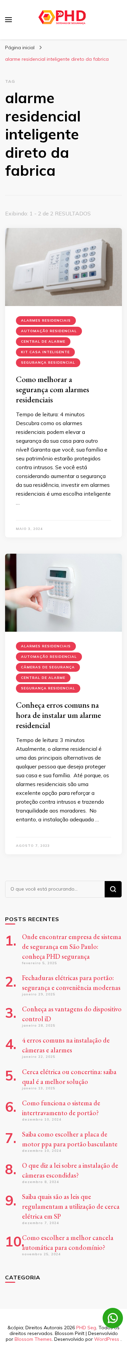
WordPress (106, 1339)
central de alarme (43, 341)
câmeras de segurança (48, 667)
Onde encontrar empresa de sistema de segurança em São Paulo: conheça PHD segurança (71, 946)
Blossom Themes (33, 1339)
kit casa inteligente (45, 352)
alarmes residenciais (46, 320)
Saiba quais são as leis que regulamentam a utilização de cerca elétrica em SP (71, 1206)
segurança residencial (48, 362)
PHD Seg (86, 1328)
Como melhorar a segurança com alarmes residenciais (52, 389)
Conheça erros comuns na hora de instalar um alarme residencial (58, 715)
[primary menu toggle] (8, 19)
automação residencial (49, 331)
